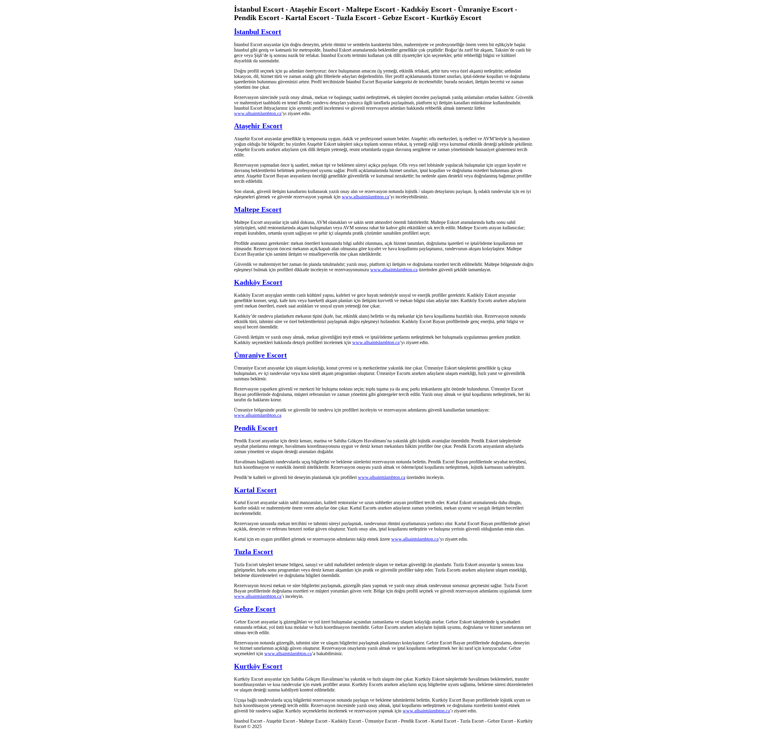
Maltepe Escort (257, 209)
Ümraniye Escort (260, 355)
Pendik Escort (256, 428)
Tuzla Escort (253, 552)
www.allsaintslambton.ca (257, 113)
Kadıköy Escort (258, 282)
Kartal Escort (255, 490)
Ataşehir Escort (258, 126)
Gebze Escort (254, 609)
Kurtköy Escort (258, 666)
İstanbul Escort (257, 32)
